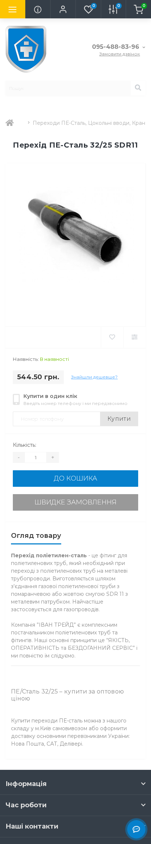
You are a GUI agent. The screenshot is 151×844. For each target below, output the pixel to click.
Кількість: (24, 445)
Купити (119, 418)
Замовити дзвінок (119, 54)
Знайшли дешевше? (94, 377)
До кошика (75, 478)
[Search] (138, 88)
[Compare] (134, 337)
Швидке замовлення (75, 502)
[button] (63, 9)
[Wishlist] (112, 337)
